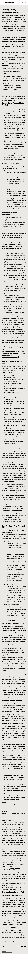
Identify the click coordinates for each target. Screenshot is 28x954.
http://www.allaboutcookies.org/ (10, 357)
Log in (23, 2)
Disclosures (4, 951)
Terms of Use (10, 950)
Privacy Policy (4, 950)
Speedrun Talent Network (7, 952)
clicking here (5, 65)
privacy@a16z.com (18, 68)
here (18, 333)
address (17, 869)
